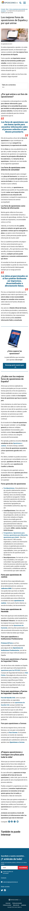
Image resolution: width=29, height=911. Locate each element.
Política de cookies (7, 905)
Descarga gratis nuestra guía (14, 365)
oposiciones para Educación (18, 535)
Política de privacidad (17, 903)
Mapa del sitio (16, 905)
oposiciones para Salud (11, 537)
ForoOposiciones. (9, 488)
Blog (7, 9)
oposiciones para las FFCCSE (10, 670)
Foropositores (8, 533)
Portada (3, 9)
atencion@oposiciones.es (10, 882)
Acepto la (8, 872)
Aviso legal (8, 903)
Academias (23, 905)
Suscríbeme (23, 867)
